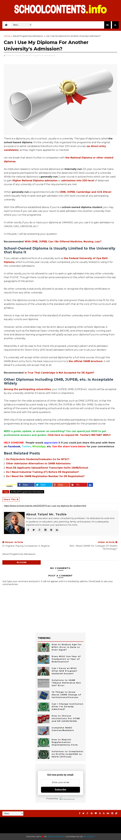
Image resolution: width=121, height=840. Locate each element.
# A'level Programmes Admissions (27, 492)
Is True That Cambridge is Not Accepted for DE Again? (59, 372)
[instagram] (112, 813)
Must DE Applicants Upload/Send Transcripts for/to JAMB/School (47, 467)
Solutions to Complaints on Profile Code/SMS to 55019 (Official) (67, 754)
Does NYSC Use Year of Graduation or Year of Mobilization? (66, 659)
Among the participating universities (27, 389)
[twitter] (83, 813)
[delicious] (116, 813)
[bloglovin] (96, 813)
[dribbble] (100, 813)
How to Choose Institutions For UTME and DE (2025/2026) (66, 718)
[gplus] (87, 813)
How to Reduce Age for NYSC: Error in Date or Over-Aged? (67, 647)
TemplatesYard (56, 836)
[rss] (103, 813)
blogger (21, 562)
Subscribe (60, 789)
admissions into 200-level (77, 180)
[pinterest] (91, 813)
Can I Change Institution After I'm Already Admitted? (67, 706)
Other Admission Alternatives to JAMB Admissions (38, 463)
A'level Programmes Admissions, (40, 55)
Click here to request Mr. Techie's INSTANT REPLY (79, 435)
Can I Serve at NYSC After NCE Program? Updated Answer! (64, 671)
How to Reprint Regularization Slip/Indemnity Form (65, 742)
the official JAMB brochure (86, 361)
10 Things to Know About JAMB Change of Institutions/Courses (66, 694)
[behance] (108, 813)
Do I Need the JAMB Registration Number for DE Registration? (45, 476)
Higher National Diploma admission (35, 180)
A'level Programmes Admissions (28, 36)
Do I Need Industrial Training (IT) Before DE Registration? (42, 472)
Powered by (52, 798)
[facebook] (79, 813)
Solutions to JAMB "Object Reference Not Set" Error (66, 683)
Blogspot (89, 836)
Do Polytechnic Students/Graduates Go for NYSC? (37, 459)
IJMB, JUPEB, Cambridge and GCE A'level (85, 192)
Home (7, 36)
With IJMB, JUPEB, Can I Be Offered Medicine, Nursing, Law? (63, 241)
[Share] (90, 485)
